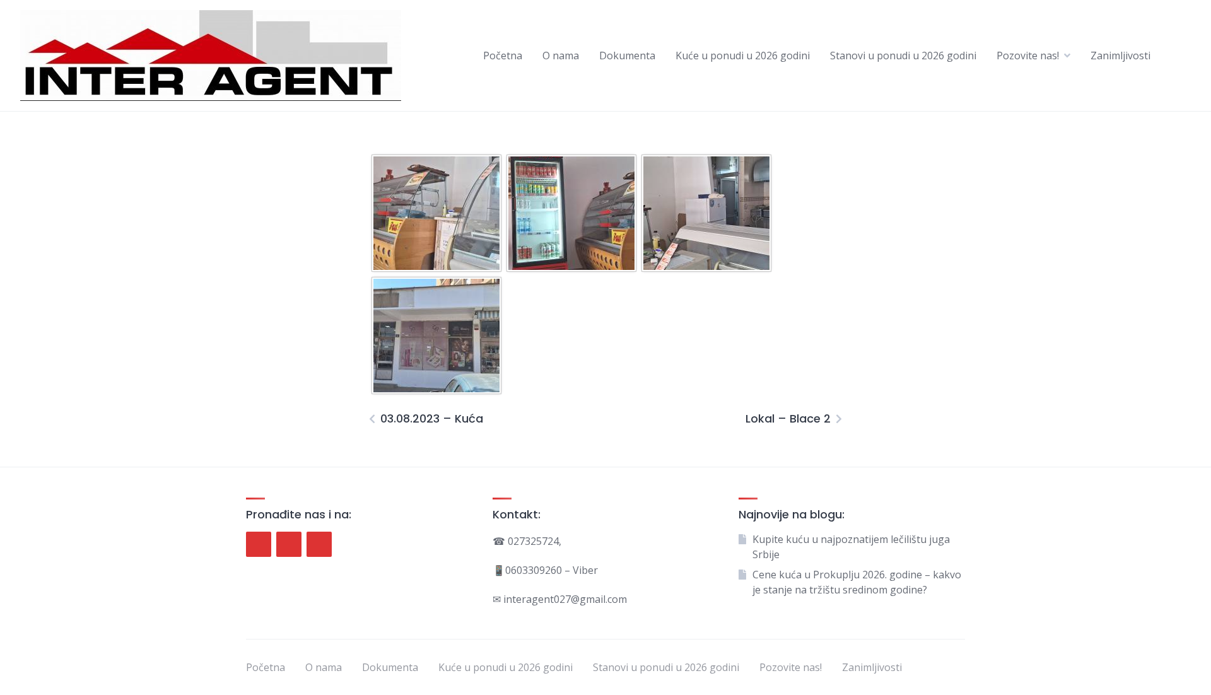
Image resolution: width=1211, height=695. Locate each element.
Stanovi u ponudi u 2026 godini (903, 55)
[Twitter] (288, 544)
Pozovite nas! (1028, 55)
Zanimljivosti (1120, 55)
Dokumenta (627, 55)
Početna (502, 55)
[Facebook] (258, 544)
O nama (560, 55)
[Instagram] (319, 544)
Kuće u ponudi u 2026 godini (743, 55)
